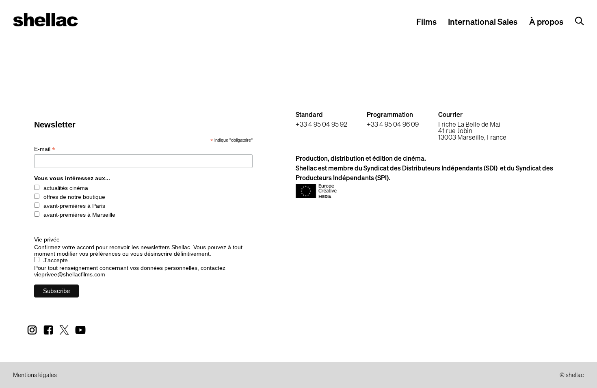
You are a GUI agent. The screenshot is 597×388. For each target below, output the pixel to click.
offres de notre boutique (74, 197)
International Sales (482, 22)
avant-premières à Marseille (79, 214)
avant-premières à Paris (74, 206)
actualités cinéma (65, 188)
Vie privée (47, 239)
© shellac (572, 375)
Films (426, 22)
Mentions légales (35, 375)
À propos (546, 22)
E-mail (44, 149)
